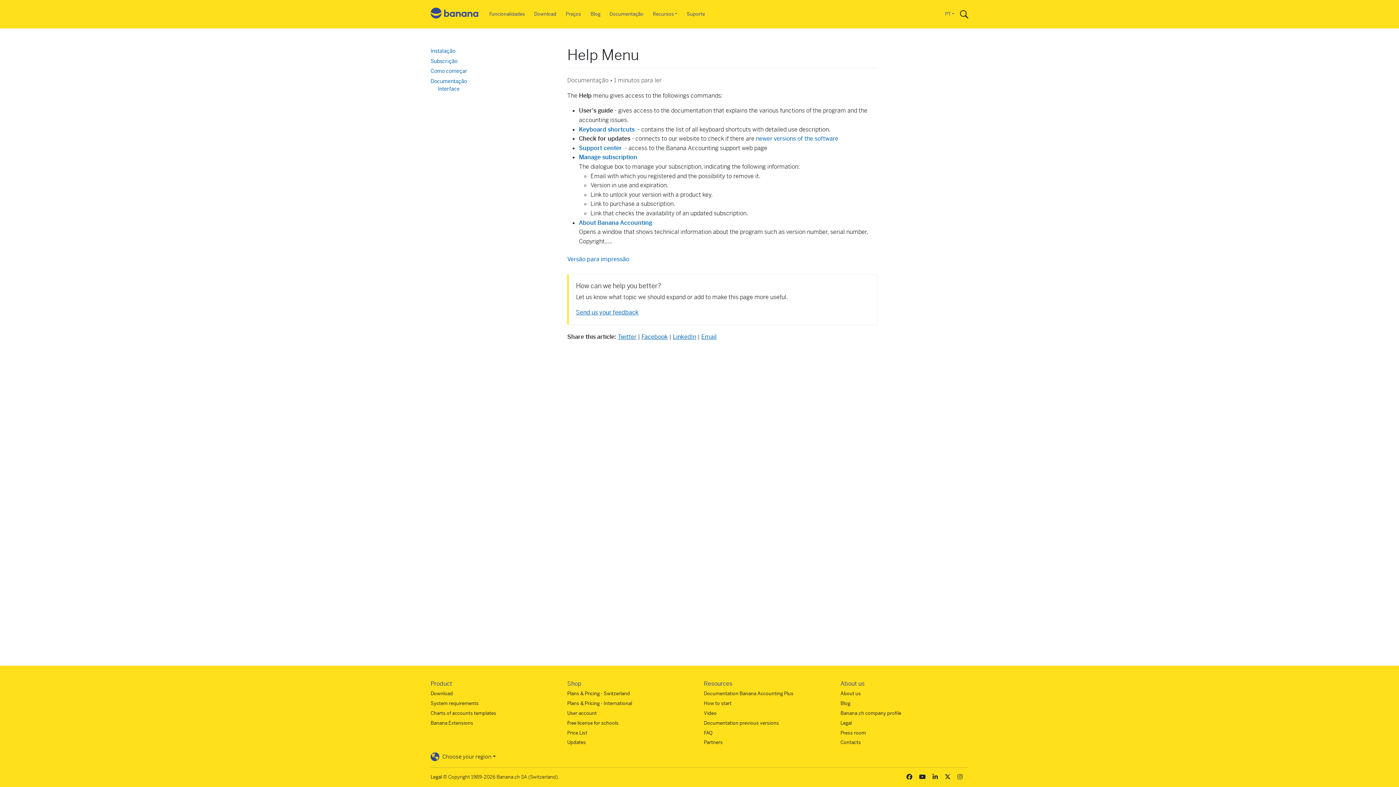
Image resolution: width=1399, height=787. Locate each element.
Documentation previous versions (741, 723)
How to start (718, 703)
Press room (853, 733)
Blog (595, 14)
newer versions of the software (797, 138)
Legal (846, 723)
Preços (573, 14)
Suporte (696, 14)
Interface (449, 89)
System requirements (455, 703)
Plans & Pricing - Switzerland (598, 693)
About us (850, 693)
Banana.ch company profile (870, 713)
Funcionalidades (507, 14)
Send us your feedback (607, 312)
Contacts (850, 742)
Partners (713, 742)
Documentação (626, 14)
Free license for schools (593, 723)
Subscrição (444, 61)
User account (582, 713)
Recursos (663, 14)
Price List (577, 733)
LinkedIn (684, 337)
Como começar (449, 71)
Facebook (655, 337)
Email (709, 337)
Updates (576, 742)
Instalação (443, 51)
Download (545, 14)
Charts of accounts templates (463, 713)
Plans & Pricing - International (599, 703)
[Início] (455, 14)
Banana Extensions (452, 723)
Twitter (627, 337)
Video (710, 713)
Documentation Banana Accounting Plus (748, 693)
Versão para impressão (598, 259)
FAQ (708, 733)
